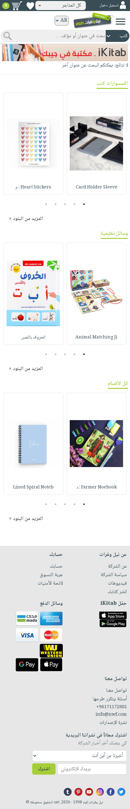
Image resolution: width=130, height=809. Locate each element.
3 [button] (65, 204)
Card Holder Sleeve (96, 187)
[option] (97, 144)
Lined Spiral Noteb (33, 487)
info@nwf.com (111, 715)
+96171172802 (111, 707)
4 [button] (55, 204)
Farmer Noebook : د (96, 487)
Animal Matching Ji (96, 337)
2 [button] (74, 204)
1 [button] (84, 204)
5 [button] (46, 204)
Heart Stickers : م (33, 187)
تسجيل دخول (108, 5)
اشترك (44, 769)
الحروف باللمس (33, 337)
